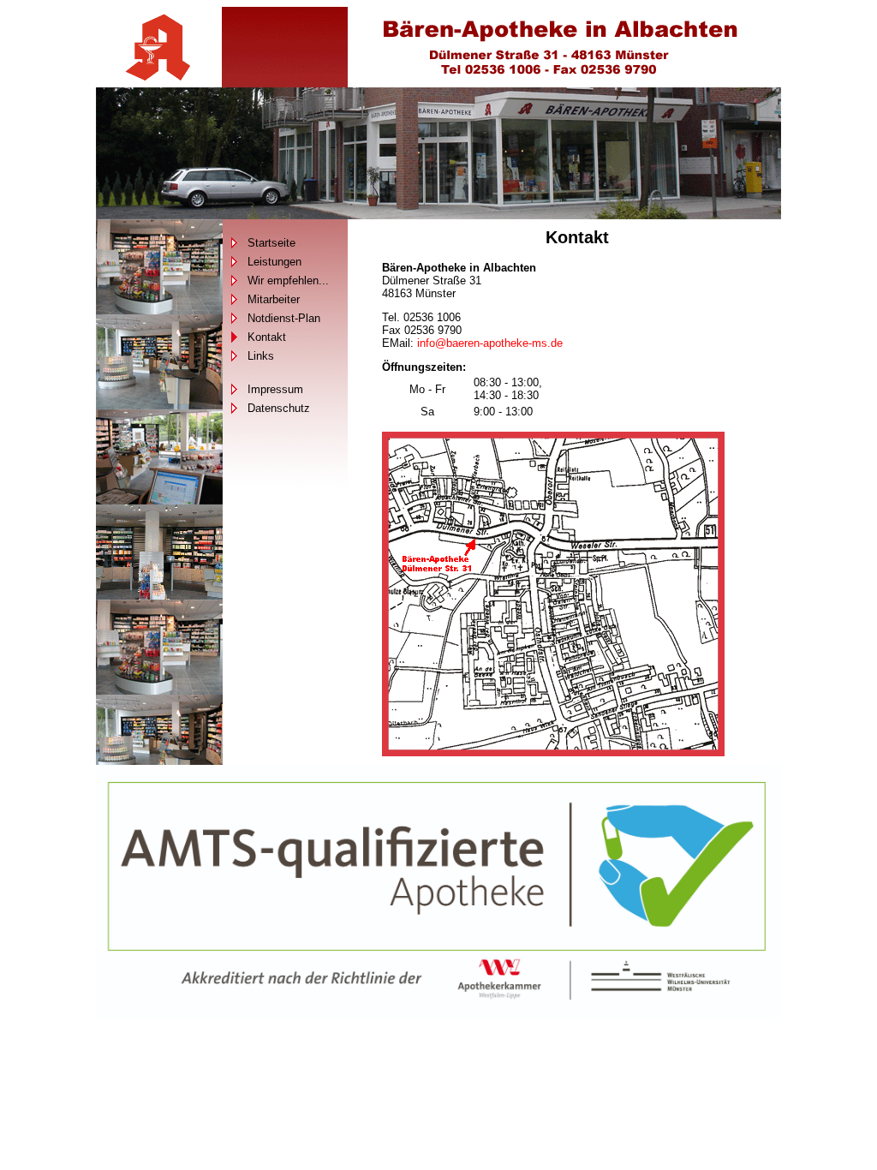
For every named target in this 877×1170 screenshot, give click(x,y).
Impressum (275, 389)
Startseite (271, 242)
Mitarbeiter (274, 299)
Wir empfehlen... (288, 280)
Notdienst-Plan (284, 318)
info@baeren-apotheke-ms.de (490, 343)
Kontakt (267, 337)
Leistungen (274, 261)
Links (261, 355)
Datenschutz (279, 408)
